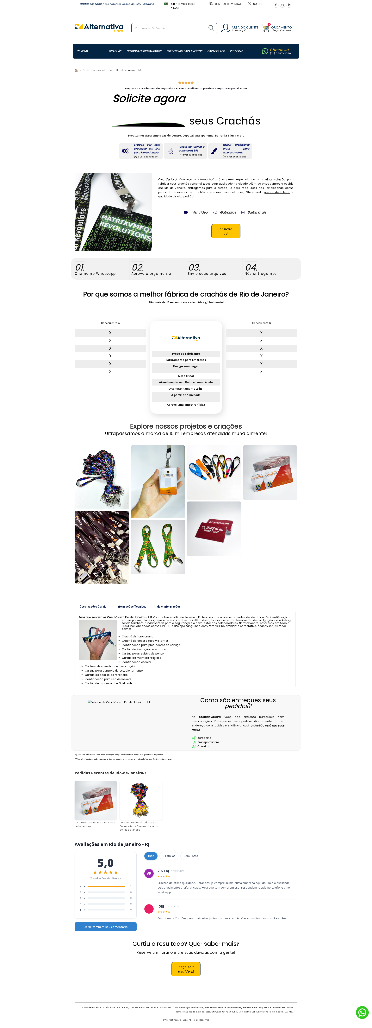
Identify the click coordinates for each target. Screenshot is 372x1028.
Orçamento (281, 27)
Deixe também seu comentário (106, 927)
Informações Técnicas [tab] (131, 606)
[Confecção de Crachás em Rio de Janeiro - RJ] (102, 547)
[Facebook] (276, 4)
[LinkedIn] (289, 4)
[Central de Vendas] (210, 3)
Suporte (259, 4)
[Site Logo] (99, 28)
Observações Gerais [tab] (93, 606)
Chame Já (279, 49)
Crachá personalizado (97, 70)
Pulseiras (236, 51)
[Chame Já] (265, 51)
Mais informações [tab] (169, 606)
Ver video (200, 212)
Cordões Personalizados (144, 51)
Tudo (151, 856)
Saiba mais (257, 212)
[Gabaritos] (215, 212)
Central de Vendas (228, 4)
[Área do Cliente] (225, 28)
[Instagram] (282, 4)
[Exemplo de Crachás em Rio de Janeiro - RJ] (158, 547)
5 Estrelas (169, 856)
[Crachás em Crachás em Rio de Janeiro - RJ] (102, 477)
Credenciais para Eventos (184, 51)
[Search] (202, 28)
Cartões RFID (216, 51)
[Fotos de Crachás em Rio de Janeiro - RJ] (214, 472)
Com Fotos (191, 856)
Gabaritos (228, 212)
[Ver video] (186, 212)
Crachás (115, 51)
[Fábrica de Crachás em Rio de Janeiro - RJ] (158, 481)
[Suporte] (249, 3)
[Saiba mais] (243, 212)
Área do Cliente (245, 27)
